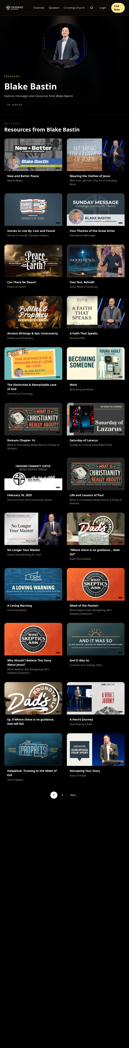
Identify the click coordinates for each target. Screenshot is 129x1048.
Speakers (54, 7)
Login (102, 7)
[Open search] (91, 8)
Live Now (117, 7)
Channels (38, 7)
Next (73, 795)
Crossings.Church (74, 7)
